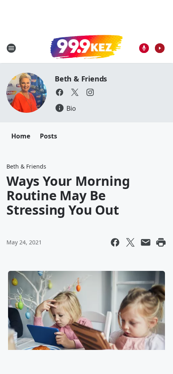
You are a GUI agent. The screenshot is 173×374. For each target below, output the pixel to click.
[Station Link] (86, 48)
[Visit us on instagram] (90, 92)
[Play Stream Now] (160, 48)
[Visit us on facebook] (59, 92)
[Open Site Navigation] (11, 48)
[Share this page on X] (130, 242)
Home (20, 136)
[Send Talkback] (144, 48)
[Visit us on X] (75, 92)
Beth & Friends (81, 78)
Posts (48, 136)
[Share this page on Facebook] (115, 242)
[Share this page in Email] (145, 242)
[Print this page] (161, 242)
